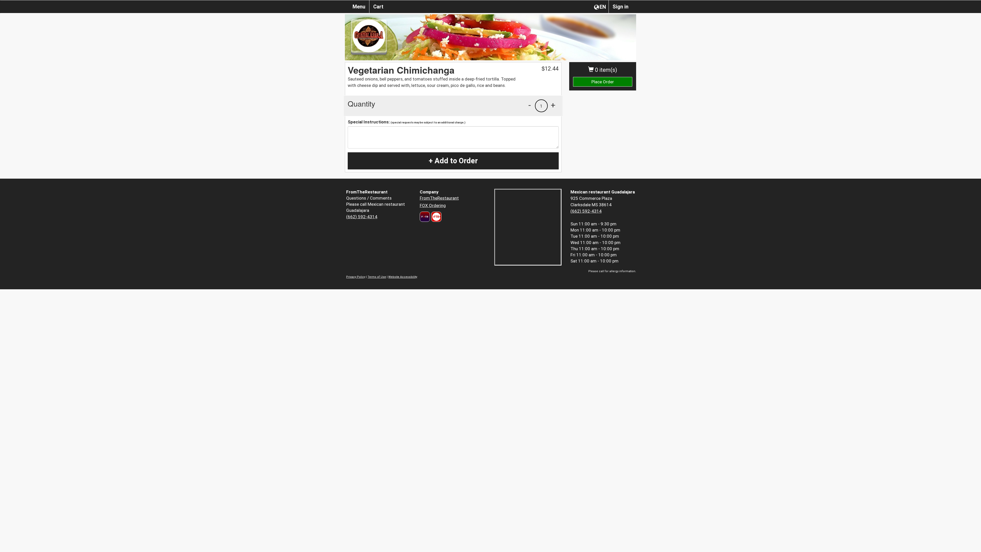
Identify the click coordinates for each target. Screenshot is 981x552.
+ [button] (553, 105)
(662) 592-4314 (361, 216)
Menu (359, 7)
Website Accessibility (402, 277)
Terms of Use (377, 277)
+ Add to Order (453, 160)
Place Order (602, 81)
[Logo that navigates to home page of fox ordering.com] (435, 217)
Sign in (620, 7)
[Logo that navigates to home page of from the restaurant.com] (425, 217)
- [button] (529, 105)
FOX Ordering (433, 205)
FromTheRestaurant (439, 198)
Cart (378, 7)
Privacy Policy (355, 277)
